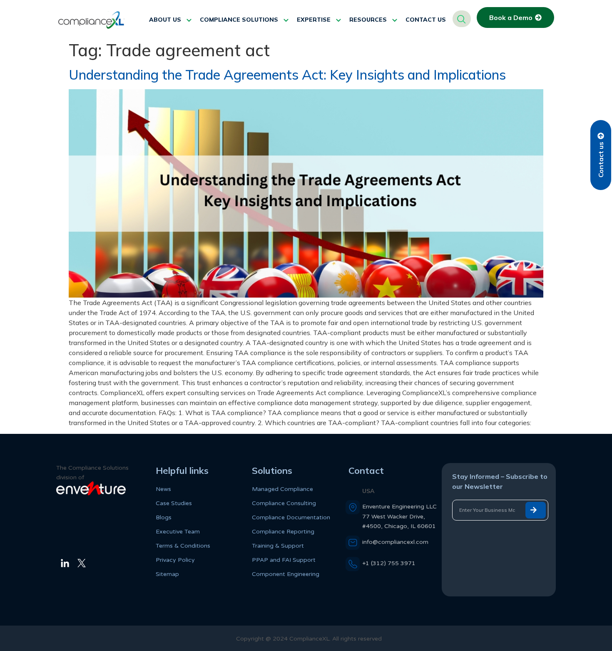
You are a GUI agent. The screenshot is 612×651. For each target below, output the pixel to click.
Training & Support (278, 545)
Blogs (164, 517)
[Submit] (535, 510)
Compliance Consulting (284, 503)
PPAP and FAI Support (284, 559)
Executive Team (178, 531)
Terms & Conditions (183, 545)
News (163, 489)
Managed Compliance (282, 489)
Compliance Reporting (283, 531)
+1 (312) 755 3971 (388, 563)
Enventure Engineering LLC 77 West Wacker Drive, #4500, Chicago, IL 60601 (399, 516)
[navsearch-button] (462, 18)
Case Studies (174, 503)
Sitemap (167, 574)
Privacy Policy (175, 559)
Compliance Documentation (291, 517)
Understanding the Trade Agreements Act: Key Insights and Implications (287, 74)
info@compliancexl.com (395, 542)
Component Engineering (285, 574)
